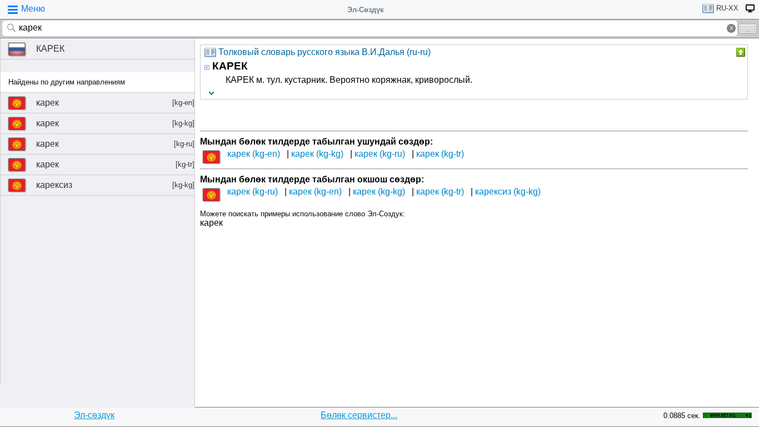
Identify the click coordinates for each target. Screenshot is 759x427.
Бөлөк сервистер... (359, 415)
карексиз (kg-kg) (508, 191)
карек (115, 102)
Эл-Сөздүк (365, 10)
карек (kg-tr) (440, 153)
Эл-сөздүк (94, 415)
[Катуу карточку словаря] (739, 52)
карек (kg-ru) (379, 153)
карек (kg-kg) (317, 153)
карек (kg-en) (253, 153)
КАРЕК (50, 48)
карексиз (115, 185)
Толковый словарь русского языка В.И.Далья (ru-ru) (324, 52)
